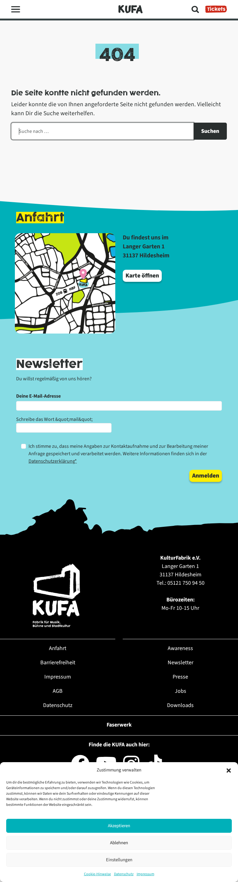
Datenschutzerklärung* (53, 461)
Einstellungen (119, 860)
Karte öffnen (142, 275)
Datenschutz (124, 874)
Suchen (210, 131)
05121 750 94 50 (186, 583)
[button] (229, 770)
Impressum (145, 874)
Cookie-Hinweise (97, 874)
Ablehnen (119, 843)
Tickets (216, 9)
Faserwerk (119, 725)
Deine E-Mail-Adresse (38, 396)
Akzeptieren (119, 826)
